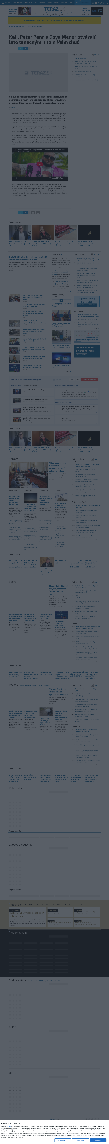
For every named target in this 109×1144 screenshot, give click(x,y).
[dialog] (54, 1132)
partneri (9, 1126)
